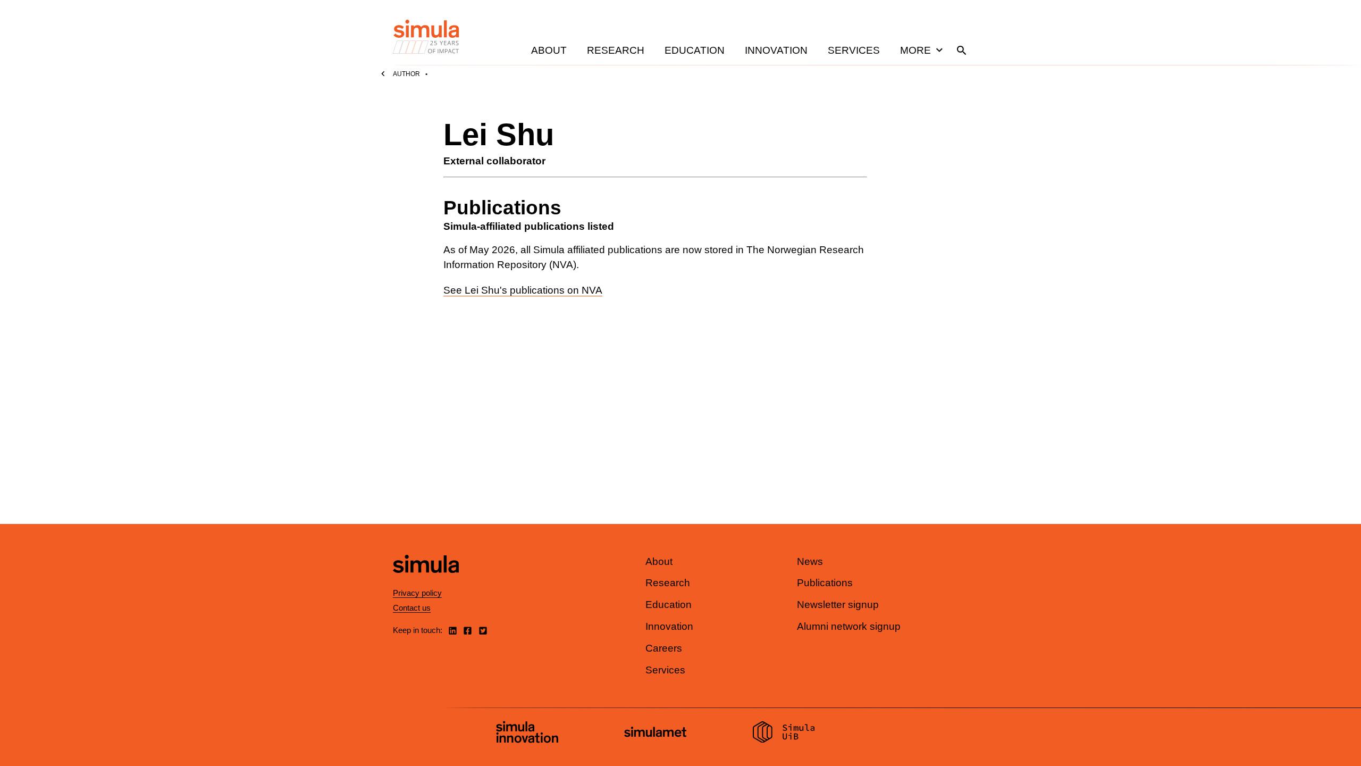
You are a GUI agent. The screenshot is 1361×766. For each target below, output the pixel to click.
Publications (825, 582)
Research (615, 50)
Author (406, 74)
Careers (663, 648)
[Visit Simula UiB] (784, 733)
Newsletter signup (838, 604)
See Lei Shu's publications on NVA (522, 290)
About (549, 50)
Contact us (412, 607)
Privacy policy (417, 592)
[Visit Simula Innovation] (527, 733)
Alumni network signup (849, 626)
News (810, 561)
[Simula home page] (426, 581)
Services (854, 50)
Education (695, 50)
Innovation (776, 50)
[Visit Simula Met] (655, 733)
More (915, 50)
